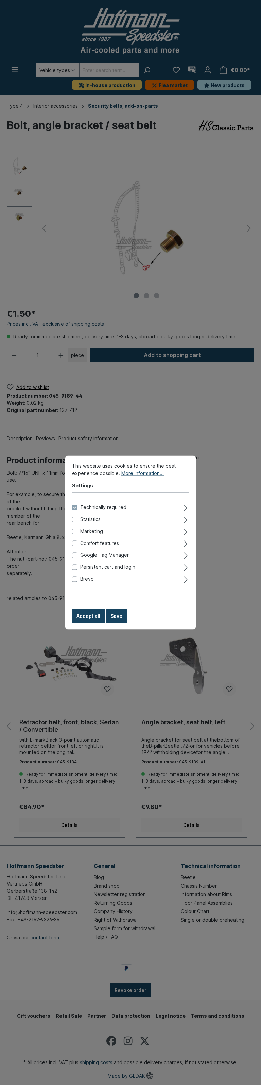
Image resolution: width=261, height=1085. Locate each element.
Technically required (103, 507)
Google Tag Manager (104, 555)
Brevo (87, 579)
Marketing (91, 531)
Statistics (90, 519)
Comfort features (99, 543)
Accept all (88, 616)
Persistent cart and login (107, 567)
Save (116, 616)
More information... (142, 473)
